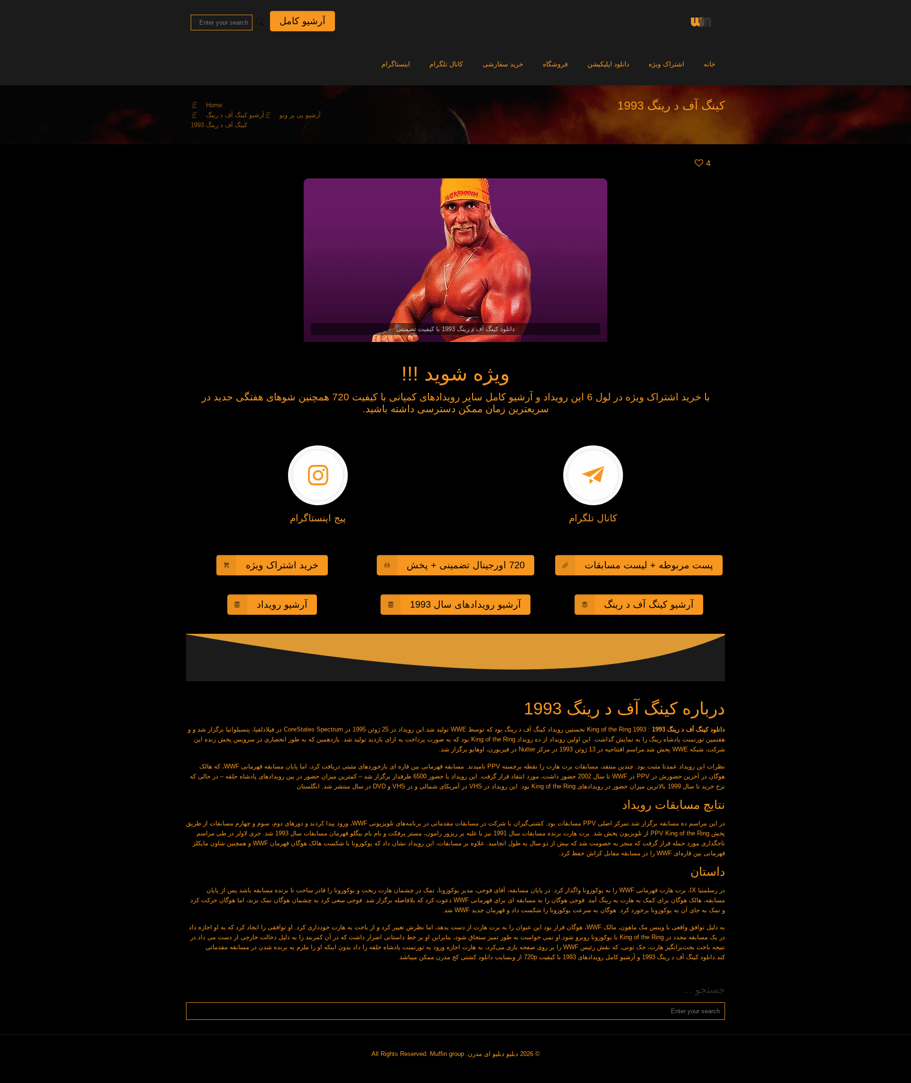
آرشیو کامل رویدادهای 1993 (599, 957)
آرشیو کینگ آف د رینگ (235, 115)
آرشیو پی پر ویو (300, 115)
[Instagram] (459, 1068)
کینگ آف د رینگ (525, 729)
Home (214, 105)
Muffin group (447, 1053)
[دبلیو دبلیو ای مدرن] (701, 21)
